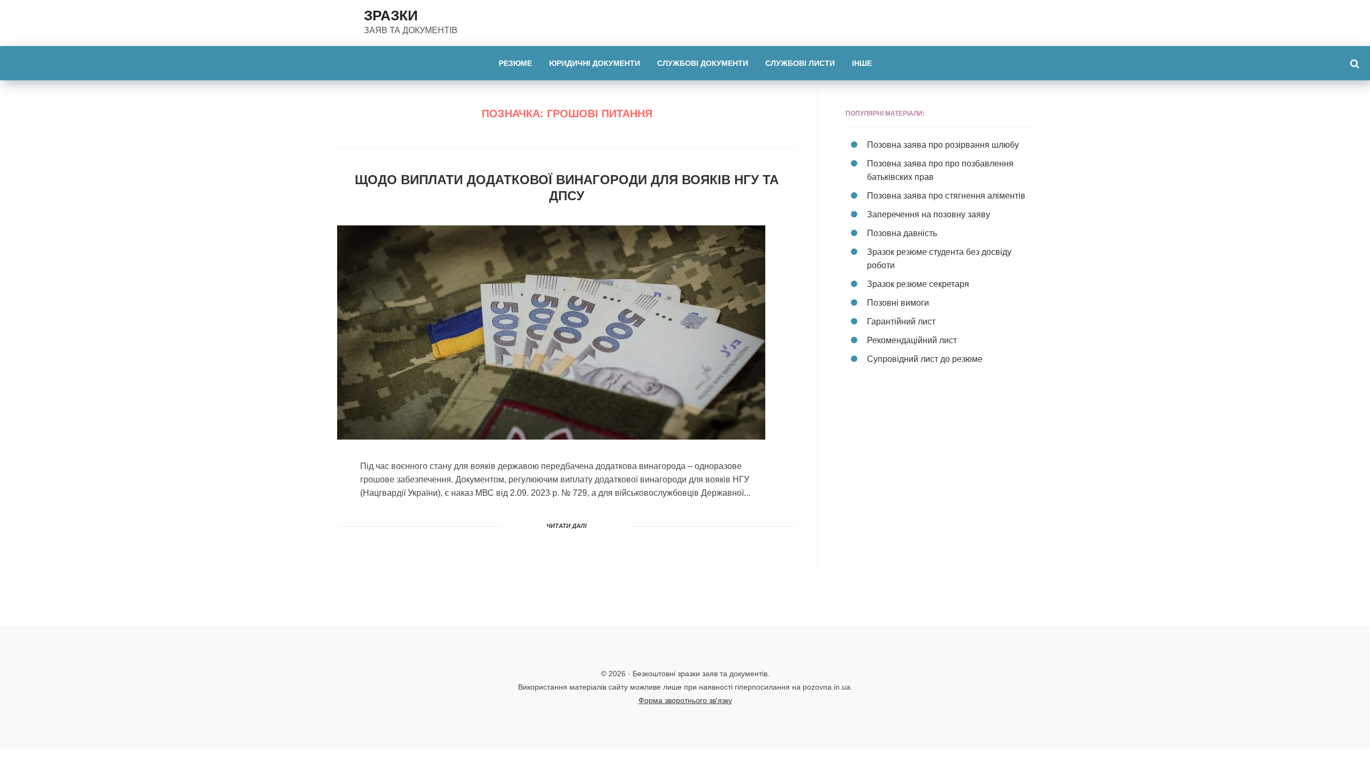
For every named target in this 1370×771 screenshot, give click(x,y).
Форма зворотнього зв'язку (685, 700)
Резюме (515, 63)
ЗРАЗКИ (391, 15)
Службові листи (800, 63)
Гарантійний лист (901, 321)
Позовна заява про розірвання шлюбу (943, 144)
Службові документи (702, 63)
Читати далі (566, 526)
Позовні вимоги (898, 302)
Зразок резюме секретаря (918, 284)
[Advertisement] (939, 475)
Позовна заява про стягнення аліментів (946, 195)
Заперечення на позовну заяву (928, 214)
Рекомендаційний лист (912, 340)
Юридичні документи (594, 63)
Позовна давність (902, 233)
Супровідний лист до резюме (925, 359)
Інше (862, 63)
